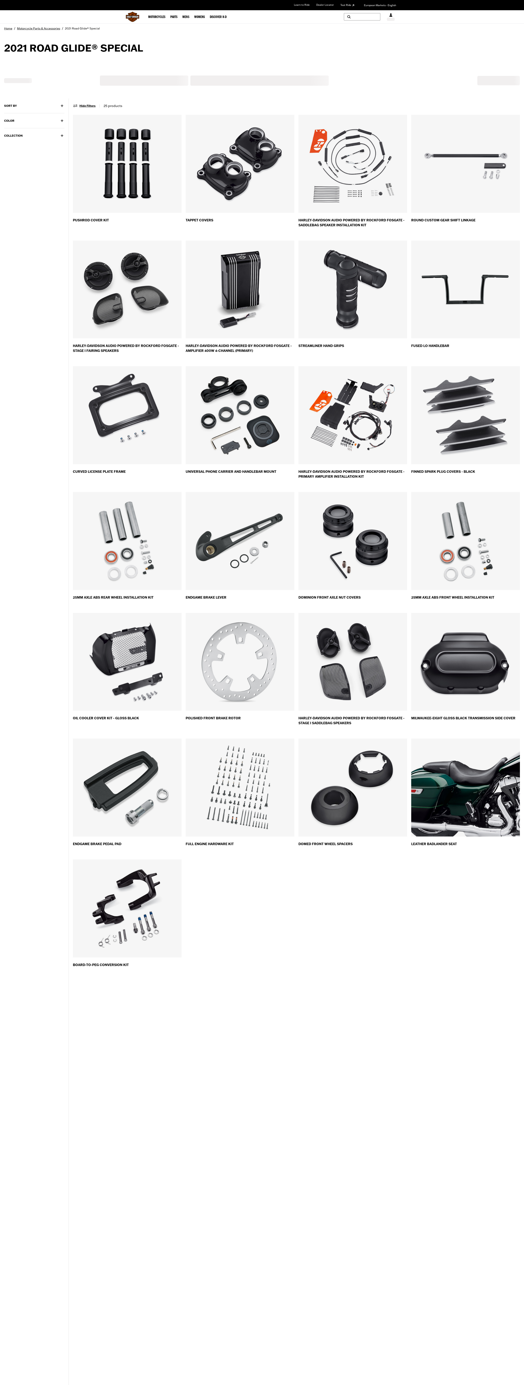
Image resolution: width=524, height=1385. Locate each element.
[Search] (362, 16)
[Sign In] (391, 17)
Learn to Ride (302, 4)
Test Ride (345, 5)
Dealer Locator (325, 4)
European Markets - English (380, 5)
